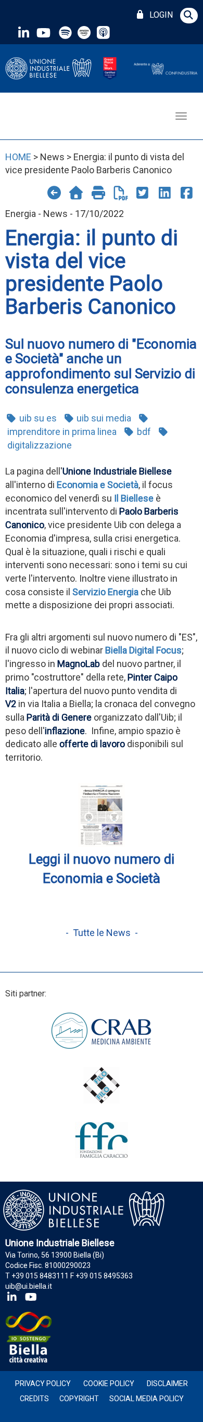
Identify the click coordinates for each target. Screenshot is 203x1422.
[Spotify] (65, 32)
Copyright (79, 1398)
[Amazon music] (85, 32)
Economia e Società (97, 484)
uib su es (37, 418)
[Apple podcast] (104, 32)
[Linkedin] (23, 32)
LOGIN (159, 15)
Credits (34, 1398)
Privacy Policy (43, 1383)
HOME (18, 156)
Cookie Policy (108, 1383)
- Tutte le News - (102, 932)
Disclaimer (167, 1383)
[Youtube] (43, 32)
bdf (143, 431)
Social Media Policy (146, 1398)
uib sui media (102, 418)
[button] (189, 15)
